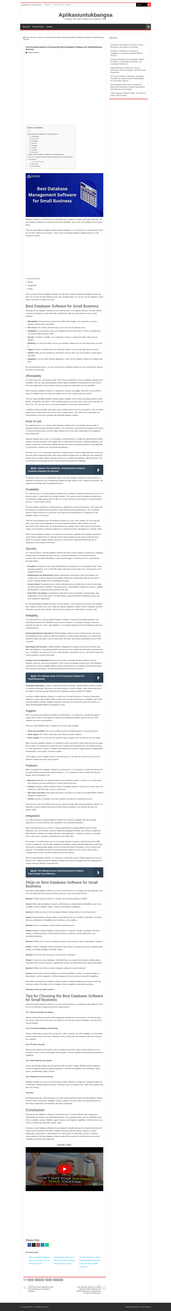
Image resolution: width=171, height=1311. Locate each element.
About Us (48, 5)
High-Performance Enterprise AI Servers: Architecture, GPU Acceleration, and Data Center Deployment (128, 70)
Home (27, 37)
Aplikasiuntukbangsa (86, 15)
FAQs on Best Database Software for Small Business (46, 154)
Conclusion (32, 159)
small (49, 1280)
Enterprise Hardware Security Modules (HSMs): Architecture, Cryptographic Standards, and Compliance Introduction (127, 61)
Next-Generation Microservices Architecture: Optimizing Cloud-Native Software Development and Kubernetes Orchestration (127, 87)
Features (34, 150)
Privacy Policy (58, 5)
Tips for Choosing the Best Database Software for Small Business (51, 157)
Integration (35, 152)
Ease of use (35, 138)
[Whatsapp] (47, 1245)
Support (34, 147)
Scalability (35, 141)
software (58, 1280)
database (39, 1280)
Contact (68, 5)
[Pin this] (38, 1245)
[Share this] (29, 1245)
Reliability (34, 145)
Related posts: (36, 166)
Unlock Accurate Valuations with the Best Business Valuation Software (40, 1288)
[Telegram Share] (42, 1245)
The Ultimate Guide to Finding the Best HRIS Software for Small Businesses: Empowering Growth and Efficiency (88, 1289)
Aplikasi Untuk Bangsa (142, 1307)
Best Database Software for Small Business (43, 134)
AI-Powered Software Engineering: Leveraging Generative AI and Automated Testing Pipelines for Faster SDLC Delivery (127, 78)
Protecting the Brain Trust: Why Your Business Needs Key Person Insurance (64, 1260)
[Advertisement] (41, 71)
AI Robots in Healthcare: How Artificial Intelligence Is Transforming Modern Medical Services (126, 53)
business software (37, 37)
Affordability (35, 136)
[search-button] (149, 5)
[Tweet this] (34, 1245)
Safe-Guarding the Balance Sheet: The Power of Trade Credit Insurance (39, 1260)
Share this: (35, 164)
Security (34, 143)
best (31, 1280)
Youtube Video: (39, 161)
